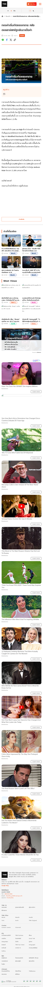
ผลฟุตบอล (4, 958)
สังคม (30, 935)
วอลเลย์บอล (5, 961)
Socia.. (34, 324)
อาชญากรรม (5, 942)
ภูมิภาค (30, 942)
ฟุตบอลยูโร (18, 961)
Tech (3, 920)
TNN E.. (13, 302)
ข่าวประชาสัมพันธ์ (33, 948)
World (3, 917)
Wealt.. (13, 253)
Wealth (8, 16)
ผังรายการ (4, 910)
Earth (13, 324)
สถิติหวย (17, 974)
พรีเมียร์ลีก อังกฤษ (33, 958)
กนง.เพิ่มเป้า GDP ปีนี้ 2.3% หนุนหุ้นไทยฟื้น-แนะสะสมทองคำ (31, 271)
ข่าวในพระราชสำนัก (6, 935)
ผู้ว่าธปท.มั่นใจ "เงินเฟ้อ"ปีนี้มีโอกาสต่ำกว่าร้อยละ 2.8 (31, 250)
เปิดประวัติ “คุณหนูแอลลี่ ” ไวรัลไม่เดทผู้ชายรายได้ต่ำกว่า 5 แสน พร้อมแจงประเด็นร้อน (31, 320)
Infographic (32, 945)
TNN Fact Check (19, 945)
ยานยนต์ (4, 945)
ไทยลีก (3, 964)
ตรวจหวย (4, 974)
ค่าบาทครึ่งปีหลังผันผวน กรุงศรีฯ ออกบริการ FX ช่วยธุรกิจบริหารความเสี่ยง (11, 250)
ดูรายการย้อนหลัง (19, 907)
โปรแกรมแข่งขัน (19, 958)
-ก (7, 10)
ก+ (15, 10)
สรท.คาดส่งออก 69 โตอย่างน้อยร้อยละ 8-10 (10, 271)
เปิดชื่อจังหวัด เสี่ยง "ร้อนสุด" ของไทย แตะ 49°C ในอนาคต (11, 320)
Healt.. (34, 302)
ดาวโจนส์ (4, 948)
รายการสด (4, 907)
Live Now (33, 4)
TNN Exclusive (19, 935)
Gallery (4, 951)
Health (31, 917)
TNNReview (32, 971)
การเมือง (4, 938)
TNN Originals (33, 920)
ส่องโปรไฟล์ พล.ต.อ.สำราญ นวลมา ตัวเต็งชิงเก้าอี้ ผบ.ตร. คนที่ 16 (10, 299)
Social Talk (32, 938)
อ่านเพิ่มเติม (21, 219)
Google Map (5, 885)
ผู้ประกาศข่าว (32, 907)
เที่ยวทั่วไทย (18, 971)
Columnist (18, 927)
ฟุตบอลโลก (31, 961)
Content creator (6, 927)
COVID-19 (18, 948)
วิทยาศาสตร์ (18, 938)
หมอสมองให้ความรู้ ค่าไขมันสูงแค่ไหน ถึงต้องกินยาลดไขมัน (31, 299)
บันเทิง (16, 942)
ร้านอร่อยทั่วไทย (6, 971)
